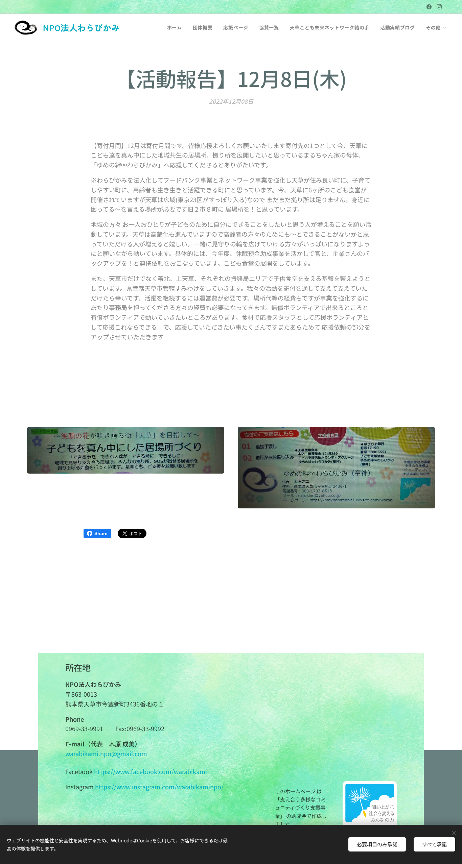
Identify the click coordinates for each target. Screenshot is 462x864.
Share (101, 533)
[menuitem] (176, 27)
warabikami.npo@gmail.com (106, 753)
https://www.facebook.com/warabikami (150, 771)
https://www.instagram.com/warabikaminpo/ (159, 786)
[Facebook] (429, 7)
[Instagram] (439, 7)
